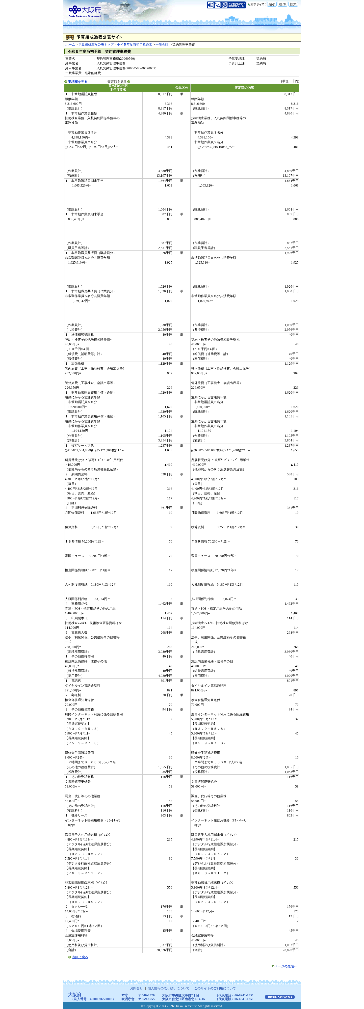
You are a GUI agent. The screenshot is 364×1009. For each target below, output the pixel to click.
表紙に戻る (80, 957)
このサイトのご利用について (215, 988)
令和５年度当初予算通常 (134, 44)
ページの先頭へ (286, 966)
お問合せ (137, 988)
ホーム (70, 44)
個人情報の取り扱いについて (169, 988)
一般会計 (162, 44)
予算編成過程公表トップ (96, 44)
